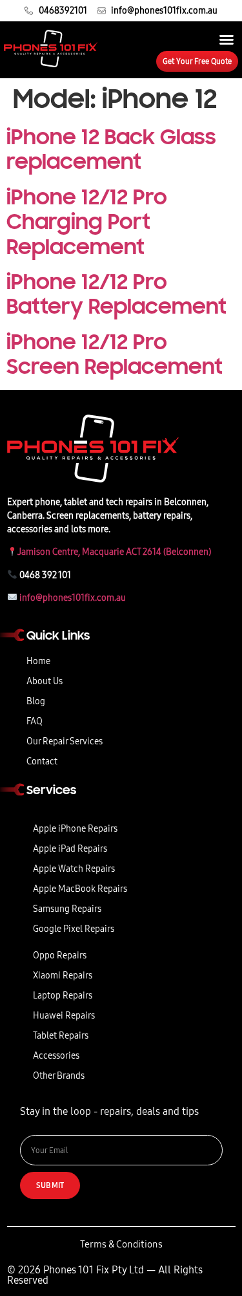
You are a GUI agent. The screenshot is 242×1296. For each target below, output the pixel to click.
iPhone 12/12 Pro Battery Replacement (116, 294)
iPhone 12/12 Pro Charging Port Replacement (86, 222)
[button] (226, 39)
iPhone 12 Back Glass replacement (111, 149)
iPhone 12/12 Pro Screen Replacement (114, 354)
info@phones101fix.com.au (72, 597)
